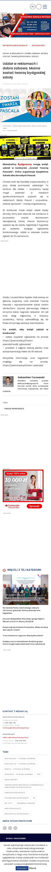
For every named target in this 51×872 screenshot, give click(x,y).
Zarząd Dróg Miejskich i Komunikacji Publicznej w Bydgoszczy (24, 786)
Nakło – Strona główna (17, 769)
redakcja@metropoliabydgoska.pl (16, 728)
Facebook (5, 828)
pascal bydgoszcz (14, 408)
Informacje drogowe (32, 6)
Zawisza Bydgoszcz (14, 793)
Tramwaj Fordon (26, 803)
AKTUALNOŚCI (38, 45)
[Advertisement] (25, 267)
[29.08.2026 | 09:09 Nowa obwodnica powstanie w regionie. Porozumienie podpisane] (25, 589)
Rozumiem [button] (22, 868)
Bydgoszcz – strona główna (19, 758)
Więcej (32, 868)
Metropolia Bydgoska (10, 6)
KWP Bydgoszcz (12, 808)
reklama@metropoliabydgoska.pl (15, 737)
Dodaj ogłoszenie (16, 838)
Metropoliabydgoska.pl (15, 45)
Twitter (10, 828)
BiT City (8, 803)
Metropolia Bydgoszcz (16, 814)
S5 (34, 798)
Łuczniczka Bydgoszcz (16, 798)
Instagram (15, 828)
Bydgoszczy (25, 164)
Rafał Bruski (10, 779)
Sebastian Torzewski (31, 377)
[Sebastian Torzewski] (8, 381)
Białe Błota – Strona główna (19, 764)
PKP (39, 774)
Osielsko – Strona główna (18, 774)
